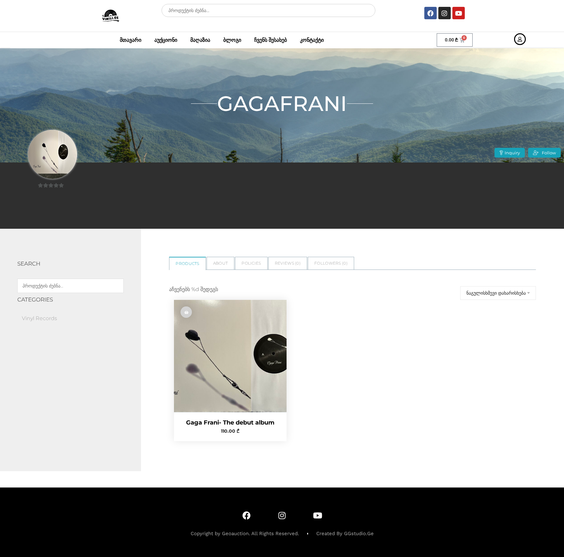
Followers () (331, 263)
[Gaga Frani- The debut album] (230, 356)
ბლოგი (232, 40)
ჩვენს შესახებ (270, 40)
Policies (251, 263)
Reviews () (288, 263)
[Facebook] (430, 13)
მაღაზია (200, 40)
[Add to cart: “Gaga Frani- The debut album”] (186, 312)
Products (187, 263)
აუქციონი (165, 40)
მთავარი (130, 40)
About (220, 263)
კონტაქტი (312, 40)
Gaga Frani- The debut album (230, 422)
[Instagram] (444, 13)
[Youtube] (458, 13)
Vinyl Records (39, 318)
